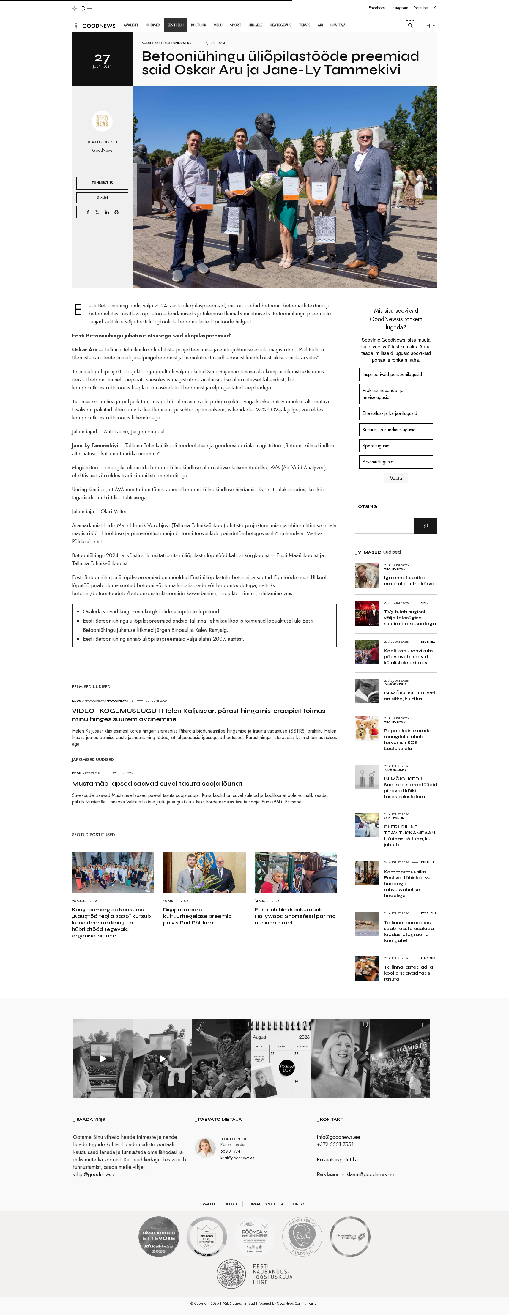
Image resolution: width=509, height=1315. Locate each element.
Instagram (400, 8)
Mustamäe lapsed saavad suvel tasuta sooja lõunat (157, 783)
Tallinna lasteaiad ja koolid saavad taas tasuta (408, 973)
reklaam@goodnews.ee (367, 1174)
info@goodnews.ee (338, 1137)
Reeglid (232, 1204)
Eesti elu (162, 42)
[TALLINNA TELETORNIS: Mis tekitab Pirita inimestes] (103, 1058)
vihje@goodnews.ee (96, 1174)
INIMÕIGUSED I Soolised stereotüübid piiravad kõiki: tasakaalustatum (410, 787)
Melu (425, 602)
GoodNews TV (120, 700)
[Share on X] (97, 212)
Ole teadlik (394, 817)
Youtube (421, 8)
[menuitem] (131, 25)
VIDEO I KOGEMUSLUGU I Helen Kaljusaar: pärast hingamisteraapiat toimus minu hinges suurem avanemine (198, 715)
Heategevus (394, 568)
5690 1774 (230, 1151)
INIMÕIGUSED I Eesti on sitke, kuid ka (409, 696)
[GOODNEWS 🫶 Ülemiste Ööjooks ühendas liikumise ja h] (400, 1058)
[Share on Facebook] (88, 212)
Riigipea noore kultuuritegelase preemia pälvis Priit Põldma (197, 916)
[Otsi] (425, 526)
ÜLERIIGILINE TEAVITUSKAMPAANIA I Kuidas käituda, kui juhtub (412, 835)
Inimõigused (395, 684)
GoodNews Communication (298, 1303)
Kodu (146, 42)
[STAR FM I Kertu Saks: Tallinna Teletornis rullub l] (340, 1058)
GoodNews (95, 700)
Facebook (377, 8)
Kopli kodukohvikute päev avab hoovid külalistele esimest (408, 656)
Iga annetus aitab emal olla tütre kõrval (410, 580)
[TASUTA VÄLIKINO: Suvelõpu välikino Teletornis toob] (221, 1058)
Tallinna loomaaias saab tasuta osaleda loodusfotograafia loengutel (409, 931)
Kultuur (428, 862)
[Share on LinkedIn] (107, 212)
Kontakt (299, 1204)
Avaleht (209, 1204)
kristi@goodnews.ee (237, 1158)
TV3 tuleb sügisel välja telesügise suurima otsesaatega (410, 617)
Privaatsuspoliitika (337, 1160)
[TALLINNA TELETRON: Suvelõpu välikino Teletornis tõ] (162, 1058)
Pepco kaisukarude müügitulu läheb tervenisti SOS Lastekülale (407, 739)
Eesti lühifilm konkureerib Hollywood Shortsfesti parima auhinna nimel (295, 916)
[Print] (116, 212)
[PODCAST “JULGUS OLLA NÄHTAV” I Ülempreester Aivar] (281, 1058)
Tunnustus (181, 42)
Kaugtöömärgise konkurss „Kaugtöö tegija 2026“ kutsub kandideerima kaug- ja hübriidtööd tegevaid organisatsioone (111, 922)
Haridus (428, 958)
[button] (76, 25)
